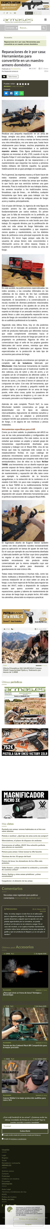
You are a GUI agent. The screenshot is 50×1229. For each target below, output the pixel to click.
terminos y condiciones (18, 1101)
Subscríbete (25, 1093)
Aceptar (28, 1224)
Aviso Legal (6, 1151)
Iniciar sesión (37, 13)
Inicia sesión (20, 860)
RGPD (4, 1156)
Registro (5, 1120)
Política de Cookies (9, 1159)
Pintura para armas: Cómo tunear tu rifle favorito (22, 814)
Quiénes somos (8, 1133)
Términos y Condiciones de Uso (14, 1154)
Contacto (5, 1136)
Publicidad (6, 1138)
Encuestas (6, 1143)
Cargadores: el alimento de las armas (17, 843)
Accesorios (8, 38)
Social (4, 1123)
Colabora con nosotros (10, 1141)
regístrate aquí (34, 860)
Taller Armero (12, 77)
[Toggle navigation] (45, 20)
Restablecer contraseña (11, 1125)
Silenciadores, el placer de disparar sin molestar (22, 802)
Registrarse (29, 13)
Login (4, 1117)
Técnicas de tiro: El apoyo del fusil (16, 818)
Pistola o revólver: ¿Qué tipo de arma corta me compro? (25, 798)
